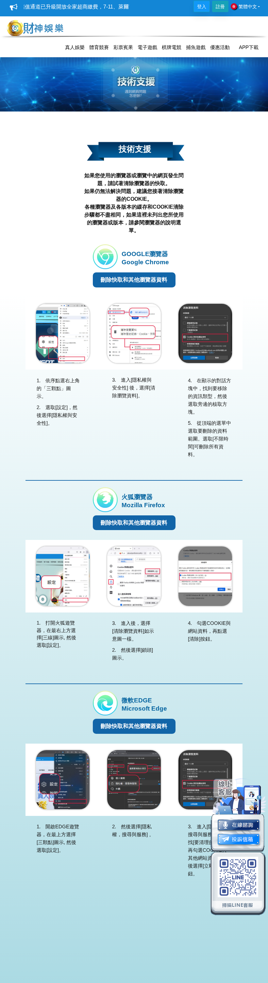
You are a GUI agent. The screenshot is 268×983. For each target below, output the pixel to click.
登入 (201, 6)
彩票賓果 (123, 47)
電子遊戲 (147, 47)
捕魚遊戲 (196, 47)
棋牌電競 (171, 47)
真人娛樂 (75, 47)
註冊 (220, 6)
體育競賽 (99, 47)
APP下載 (249, 47)
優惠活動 (220, 47)
